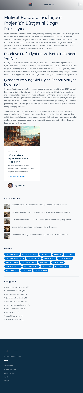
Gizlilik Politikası (9, 373)
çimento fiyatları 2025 (13, 266)
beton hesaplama (12, 262)
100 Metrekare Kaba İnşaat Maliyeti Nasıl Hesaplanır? (19, 158)
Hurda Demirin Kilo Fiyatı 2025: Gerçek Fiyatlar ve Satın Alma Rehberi (41, 212)
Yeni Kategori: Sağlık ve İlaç (18, 305)
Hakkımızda (8, 366)
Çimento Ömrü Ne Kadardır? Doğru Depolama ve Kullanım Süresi (39, 205)
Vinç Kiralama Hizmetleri (17, 287)
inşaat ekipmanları (61, 266)
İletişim (7, 381)
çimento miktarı (58, 262)
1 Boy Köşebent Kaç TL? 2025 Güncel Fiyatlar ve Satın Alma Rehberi (40, 234)
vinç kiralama (45, 254)
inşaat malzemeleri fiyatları (15, 258)
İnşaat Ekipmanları (14, 316)
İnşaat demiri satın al (16, 294)
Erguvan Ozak (20, 186)
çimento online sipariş (29, 254)
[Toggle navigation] (80, 4)
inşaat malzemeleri (12, 254)
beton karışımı (44, 262)
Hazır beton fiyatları (16, 291)
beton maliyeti (46, 266)
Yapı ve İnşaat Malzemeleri (18, 301)
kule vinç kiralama (41, 270)
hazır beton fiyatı (49, 258)
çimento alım (26, 270)
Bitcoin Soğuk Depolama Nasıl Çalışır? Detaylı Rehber (34, 227)
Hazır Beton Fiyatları (16, 176)
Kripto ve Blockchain (15, 309)
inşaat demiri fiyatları (29, 262)
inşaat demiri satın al (31, 266)
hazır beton (57, 254)
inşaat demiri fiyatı (34, 258)
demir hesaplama (12, 270)
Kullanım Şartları (10, 369)
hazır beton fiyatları (65, 258)
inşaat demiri (69, 254)
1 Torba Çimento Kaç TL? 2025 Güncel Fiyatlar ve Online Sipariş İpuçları (41, 219)
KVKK (6, 377)
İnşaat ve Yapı (13, 312)
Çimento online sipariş (16, 298)
